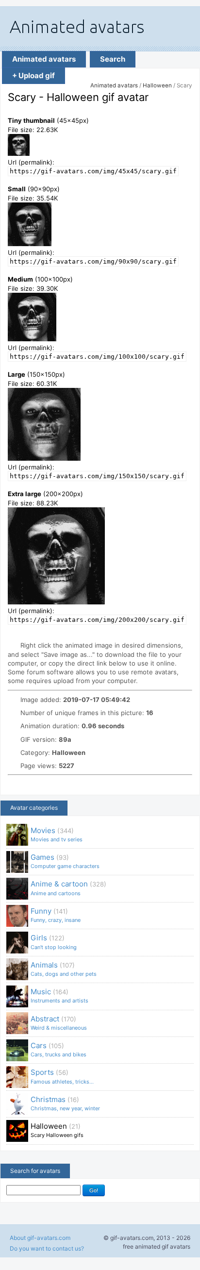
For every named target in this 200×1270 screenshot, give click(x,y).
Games (65, 860)
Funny (56, 914)
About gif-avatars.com (40, 1237)
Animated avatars (44, 59)
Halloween (157, 85)
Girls (54, 941)
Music (59, 995)
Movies (57, 834)
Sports (62, 1076)
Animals (64, 968)
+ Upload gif (33, 75)
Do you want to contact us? (47, 1248)
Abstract (59, 1022)
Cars (58, 1049)
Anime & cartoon (68, 887)
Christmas (65, 1103)
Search (112, 59)
